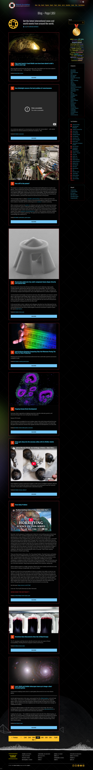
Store (76, 5)
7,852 (42, 737)
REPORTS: (39, 758)
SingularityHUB (74, 198)
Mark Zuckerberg (74, 80)
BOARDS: (71, 756)
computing (21, 361)
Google (70, 49)
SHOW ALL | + (72, 180)
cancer (75, 45)
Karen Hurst (75, 141)
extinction (76, 47)
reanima (75, 55)
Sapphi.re (28, 765)
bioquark (74, 43)
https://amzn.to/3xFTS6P (24, 585)
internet (20, 312)
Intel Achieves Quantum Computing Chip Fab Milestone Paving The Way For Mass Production (35, 352)
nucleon (39, 201)
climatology (73, 107)
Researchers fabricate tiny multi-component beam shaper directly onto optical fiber (35, 283)
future (79, 47)
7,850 (33, 737)
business (20, 490)
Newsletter (68, 5)
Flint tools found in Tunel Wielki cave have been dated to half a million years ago (34, 64)
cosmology (73, 110)
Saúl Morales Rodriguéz (75, 127)
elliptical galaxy (44, 698)
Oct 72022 (12, 64)
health (73, 49)
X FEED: (23, 756)
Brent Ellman (75, 168)
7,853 (46, 737)
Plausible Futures (74, 196)
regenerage (79, 55)
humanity (83, 49)
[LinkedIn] (78, 765)
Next (33, 740)
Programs (47, 5)
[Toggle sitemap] (81, 2)
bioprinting (73, 99)
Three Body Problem (21, 505)
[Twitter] (76, 765)
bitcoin (78, 44)
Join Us (63, 5)
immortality (75, 50)
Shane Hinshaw (76, 159)
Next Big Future (74, 194)
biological (73, 96)
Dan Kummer (75, 146)
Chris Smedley (76, 178)
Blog (39, 5)
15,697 (56, 737)
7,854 (50, 737)
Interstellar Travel (81, 50)
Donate (59, 5)
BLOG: (39, 756)
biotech (80, 42)
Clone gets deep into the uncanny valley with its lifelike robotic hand (34, 443)
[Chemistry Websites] (76, 30)
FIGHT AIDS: (24, 758)
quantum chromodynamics (28, 211)
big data (72, 93)
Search (82, 22)
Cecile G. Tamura (76, 152)
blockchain (81, 44)
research (78, 57)
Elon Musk (73, 76)
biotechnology (73, 44)
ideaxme (71, 50)
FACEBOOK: (24, 754)
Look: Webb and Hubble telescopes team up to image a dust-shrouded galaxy (33, 687)
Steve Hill (75, 166)
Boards (42, 5)
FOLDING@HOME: (57, 758)
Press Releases (81, 5)
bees (72, 92)
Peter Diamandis (74, 72)
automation (73, 91)
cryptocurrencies (74, 114)
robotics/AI (24, 490)
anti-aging (81, 39)
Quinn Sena (75, 131)
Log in (26, 27)
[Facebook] (73, 765)
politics (72, 55)
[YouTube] (81, 765)
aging (71, 39)
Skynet (72, 79)
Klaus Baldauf (76, 151)
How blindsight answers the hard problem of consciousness (33, 88)
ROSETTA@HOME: (25, 760)
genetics (26, 428)
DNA (72, 73)
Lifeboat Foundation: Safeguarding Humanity (19, 5)
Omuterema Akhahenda (75, 148)
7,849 (29, 737)
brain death (71, 45)
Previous (15, 737)
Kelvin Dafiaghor (76, 139)
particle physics (21, 217)
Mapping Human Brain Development (26, 409)
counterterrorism (74, 112)
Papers (55, 5)
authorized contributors (33, 27)
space (23, 312)
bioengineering (74, 95)
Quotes (72, 5)
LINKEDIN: (55, 754)
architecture (73, 85)
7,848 (25, 737)
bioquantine (80, 40)
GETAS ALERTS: (72, 754)
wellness (80, 60)
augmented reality (75, 89)
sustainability (75, 59)
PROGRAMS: (72, 758)
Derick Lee (75, 156)
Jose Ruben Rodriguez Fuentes (19, 596)
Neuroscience (82, 54)
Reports (51, 5)
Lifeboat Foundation (16, 765)
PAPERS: (39, 760)
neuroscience (21, 134)
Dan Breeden (16, 134)
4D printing (73, 71)
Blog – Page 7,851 (46, 13)
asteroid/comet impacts (76, 87)
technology (80, 59)
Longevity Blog (74, 191)
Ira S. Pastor (75, 177)
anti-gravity (73, 84)
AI (73, 39)
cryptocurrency (78, 45)
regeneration (73, 57)
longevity (76, 54)
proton (27, 205)
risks (79, 57)
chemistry (73, 105)
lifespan (72, 54)
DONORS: (55, 756)
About (36, 5)
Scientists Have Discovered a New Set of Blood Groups (31, 637)
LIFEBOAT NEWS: (40, 754)
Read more (34, 78)
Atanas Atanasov (17, 723)
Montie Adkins (76, 175)
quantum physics (27, 217)
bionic (72, 97)
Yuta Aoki (75, 154)
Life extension (79, 52)
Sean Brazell (75, 165)
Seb (73, 170)
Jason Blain (75, 173)
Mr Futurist (73, 193)
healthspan (78, 49)
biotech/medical (22, 428)
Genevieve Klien (16, 73)
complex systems (74, 108)
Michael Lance (76, 171)
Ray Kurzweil (73, 75)
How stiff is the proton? (22, 183)
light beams (19, 308)
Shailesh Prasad (76, 134)
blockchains (73, 103)
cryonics (72, 113)
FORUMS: (55, 760)
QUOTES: (71, 760)
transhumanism (74, 60)
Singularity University (75, 77)
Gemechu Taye (76, 138)
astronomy (73, 88)
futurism (21, 73)
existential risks (72, 47)
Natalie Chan (75, 163)
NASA (80, 54)
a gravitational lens (48, 709)
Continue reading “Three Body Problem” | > (20, 592)
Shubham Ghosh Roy (77, 129)
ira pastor (73, 52)
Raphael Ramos (76, 161)
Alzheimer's (76, 39)
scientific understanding (33, 198)
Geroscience (73, 190)
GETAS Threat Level (13, 756)
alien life (72, 83)
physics (26, 596)
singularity (82, 57)
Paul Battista (16, 646)
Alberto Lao (75, 158)
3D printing (73, 70)
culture (81, 45)
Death (82, 45)
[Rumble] (83, 765)
